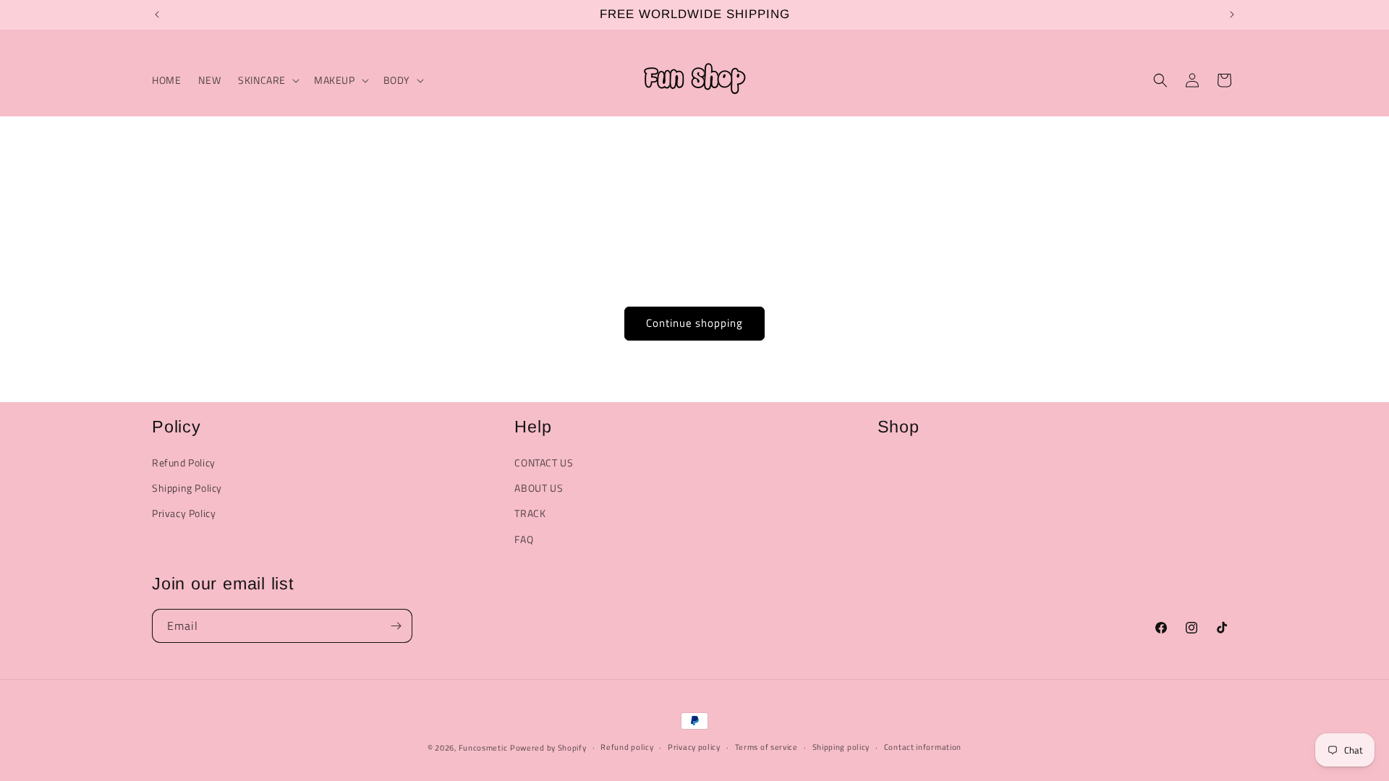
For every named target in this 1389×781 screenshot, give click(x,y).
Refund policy (626, 747)
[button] (267, 80)
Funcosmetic (483, 748)
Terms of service (766, 747)
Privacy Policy (184, 513)
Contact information (922, 747)
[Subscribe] (396, 626)
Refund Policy (184, 462)
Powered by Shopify (548, 748)
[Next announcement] (1232, 14)
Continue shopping (694, 323)
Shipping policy (841, 747)
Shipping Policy (187, 487)
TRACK (529, 513)
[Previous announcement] (157, 14)
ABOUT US (538, 487)
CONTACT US (543, 462)
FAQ (523, 539)
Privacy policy (694, 747)
